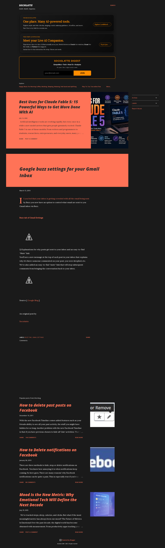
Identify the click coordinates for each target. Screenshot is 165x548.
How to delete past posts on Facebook (45, 407)
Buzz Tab (28, 337)
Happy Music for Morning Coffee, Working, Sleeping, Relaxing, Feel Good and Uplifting (47, 86)
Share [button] (21, 139)
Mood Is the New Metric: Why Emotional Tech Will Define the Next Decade (48, 499)
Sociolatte (25, 5)
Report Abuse (137, 109)
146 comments (30, 437)
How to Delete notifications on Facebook (47, 452)
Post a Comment (31, 139)
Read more (79, 437)
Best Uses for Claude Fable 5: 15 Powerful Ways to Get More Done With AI (49, 107)
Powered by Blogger (68, 540)
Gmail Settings (38, 337)
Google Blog (33, 300)
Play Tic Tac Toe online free (91, 86)
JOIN (82, 73)
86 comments (30, 482)
